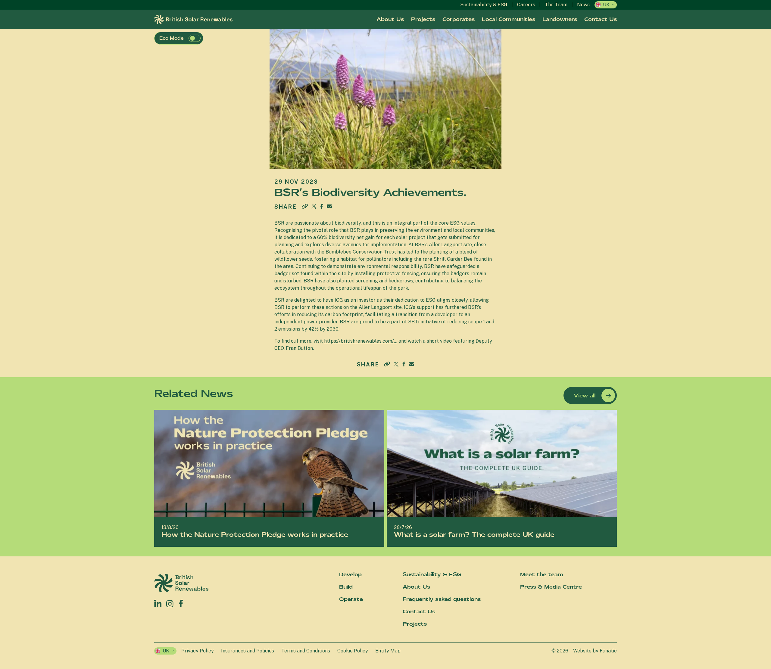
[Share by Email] (329, 206)
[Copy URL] (305, 207)
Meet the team (541, 574)
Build (346, 586)
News (583, 5)
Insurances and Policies (247, 651)
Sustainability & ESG (483, 5)
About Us (390, 19)
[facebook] (181, 602)
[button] (195, 38)
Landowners (559, 19)
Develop (350, 574)
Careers (526, 5)
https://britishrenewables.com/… (360, 341)
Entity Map (388, 651)
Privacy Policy (197, 651)
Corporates (458, 19)
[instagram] (170, 603)
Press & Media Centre (551, 586)
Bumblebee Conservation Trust (361, 252)
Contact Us (600, 19)
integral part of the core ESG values (434, 223)
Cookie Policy (352, 651)
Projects (423, 19)
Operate (351, 599)
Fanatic (608, 651)
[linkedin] (157, 603)
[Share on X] (314, 206)
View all (584, 395)
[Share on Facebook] (321, 205)
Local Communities (508, 19)
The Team (556, 5)
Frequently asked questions (442, 599)
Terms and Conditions (305, 651)
